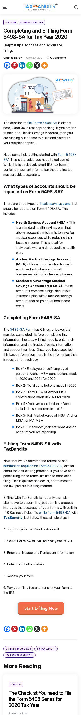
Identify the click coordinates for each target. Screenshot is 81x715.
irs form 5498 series (19, 655)
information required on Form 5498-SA (32, 466)
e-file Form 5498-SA (55, 512)
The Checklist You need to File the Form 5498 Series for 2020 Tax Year (40, 699)
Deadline (11, 22)
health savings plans (55, 203)
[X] (37, 65)
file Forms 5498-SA (42, 123)
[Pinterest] (14, 65)
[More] (44, 65)
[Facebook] (7, 65)
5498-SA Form (21, 329)
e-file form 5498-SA (18, 648)
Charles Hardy (12, 57)
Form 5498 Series (31, 22)
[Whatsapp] (29, 65)
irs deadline (46, 648)
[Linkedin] (22, 65)
